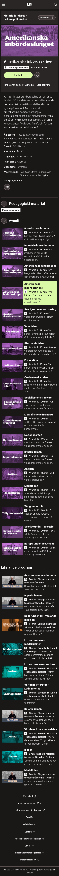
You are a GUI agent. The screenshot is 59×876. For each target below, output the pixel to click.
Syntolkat (29, 85)
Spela (17, 75)
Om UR (28, 846)
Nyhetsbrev (28, 824)
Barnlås (29, 817)
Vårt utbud (28, 796)
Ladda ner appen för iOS (28, 803)
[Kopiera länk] (7, 187)
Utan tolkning (44, 85)
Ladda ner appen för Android (28, 810)
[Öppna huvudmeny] (3, 4)
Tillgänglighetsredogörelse (28, 853)
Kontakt (28, 832)
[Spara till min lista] (37, 75)
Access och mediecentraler (28, 839)
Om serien (45, 17)
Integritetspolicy (28, 860)
